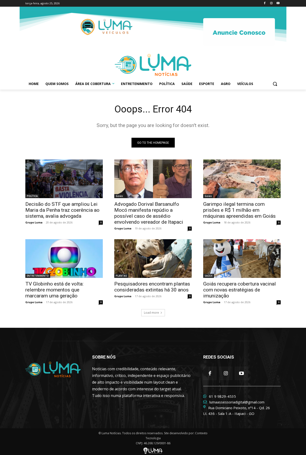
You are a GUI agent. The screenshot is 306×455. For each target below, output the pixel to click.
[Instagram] (271, 3)
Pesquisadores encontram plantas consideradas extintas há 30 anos (152, 287)
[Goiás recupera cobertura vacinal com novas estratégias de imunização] (242, 258)
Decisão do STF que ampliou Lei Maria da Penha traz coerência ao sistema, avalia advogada (62, 210)
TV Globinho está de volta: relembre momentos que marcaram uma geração (54, 290)
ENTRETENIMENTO (38, 275)
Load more (151, 313)
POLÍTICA (32, 196)
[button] (275, 84)
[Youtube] (278, 3)
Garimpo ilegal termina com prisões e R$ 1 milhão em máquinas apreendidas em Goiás (239, 210)
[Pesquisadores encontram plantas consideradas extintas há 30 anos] (153, 258)
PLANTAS (121, 275)
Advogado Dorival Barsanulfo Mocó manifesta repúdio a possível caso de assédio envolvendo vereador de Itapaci (148, 213)
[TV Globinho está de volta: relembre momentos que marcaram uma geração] (64, 258)
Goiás (119, 196)
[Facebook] (265, 3)
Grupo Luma (34, 222)
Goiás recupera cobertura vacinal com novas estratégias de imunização (239, 290)
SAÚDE (209, 275)
